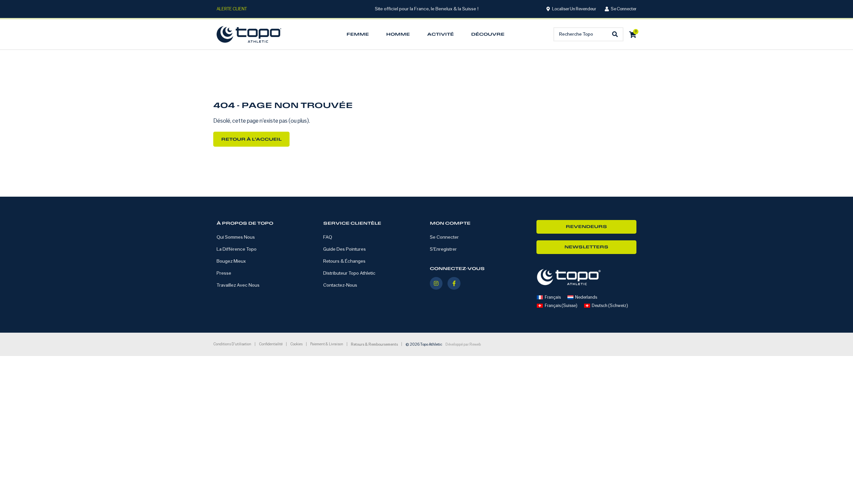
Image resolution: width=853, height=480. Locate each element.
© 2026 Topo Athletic (424, 344)
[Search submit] (616, 34)
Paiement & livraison (326, 344)
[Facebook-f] (453, 283)
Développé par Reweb (463, 344)
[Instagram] (436, 283)
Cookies (296, 344)
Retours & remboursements (374, 344)
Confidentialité (271, 344)
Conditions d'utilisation (232, 344)
